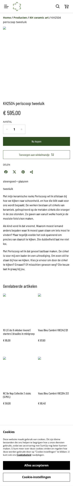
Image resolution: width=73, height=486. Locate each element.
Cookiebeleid (24, 454)
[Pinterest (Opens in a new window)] (23, 172)
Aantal (7, 122)
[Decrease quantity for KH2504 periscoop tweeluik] (7, 129)
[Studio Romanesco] (17, 6)
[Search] (57, 6)
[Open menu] (6, 6)
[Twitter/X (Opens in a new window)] (14, 172)
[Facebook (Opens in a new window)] (6, 172)
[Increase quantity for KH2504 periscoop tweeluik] (21, 129)
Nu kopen (36, 141)
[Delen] (31, 172)
